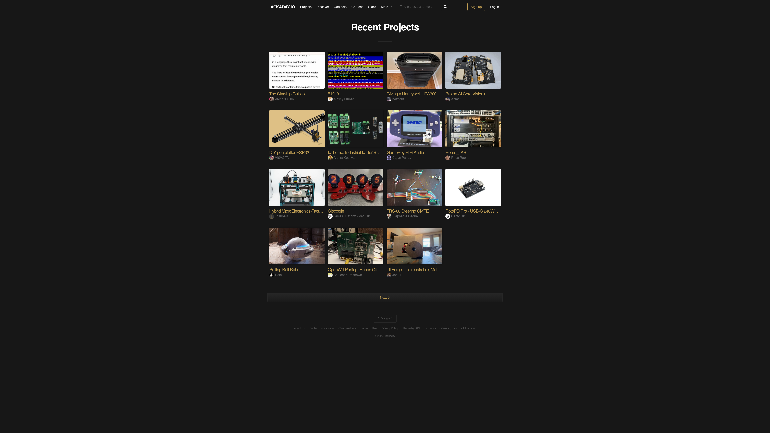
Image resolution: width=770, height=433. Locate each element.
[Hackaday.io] (281, 7)
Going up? (386, 318)
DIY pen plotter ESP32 (289, 152)
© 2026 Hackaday (385, 336)
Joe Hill (397, 274)
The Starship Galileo (287, 93)
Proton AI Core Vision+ (465, 93)
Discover (322, 6)
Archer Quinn (284, 99)
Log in (494, 6)
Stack (372, 6)
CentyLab (458, 216)
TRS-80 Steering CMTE (408, 211)
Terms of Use (369, 328)
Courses (357, 6)
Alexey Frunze (344, 99)
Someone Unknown (348, 274)
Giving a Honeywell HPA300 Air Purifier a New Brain (432, 93)
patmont (398, 99)
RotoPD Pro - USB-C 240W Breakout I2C (482, 211)
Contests (340, 6)
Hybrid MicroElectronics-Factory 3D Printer (306, 211)
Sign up (476, 6)
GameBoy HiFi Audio (405, 152)
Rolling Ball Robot (284, 269)
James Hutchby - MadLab (352, 216)
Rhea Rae (458, 157)
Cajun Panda (401, 157)
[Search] (445, 7)
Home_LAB (455, 152)
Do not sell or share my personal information (450, 328)
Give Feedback (347, 328)
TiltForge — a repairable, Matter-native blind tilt (427, 269)
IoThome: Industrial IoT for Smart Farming (363, 152)
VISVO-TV (282, 157)
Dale (278, 274)
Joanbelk (281, 216)
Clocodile (336, 211)
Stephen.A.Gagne (405, 216)
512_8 (333, 93)
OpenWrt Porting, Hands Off (352, 269)
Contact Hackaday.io (322, 328)
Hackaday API (411, 328)
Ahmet (455, 99)
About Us (299, 328)
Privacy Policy (389, 328)
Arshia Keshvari (345, 157)
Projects (306, 6)
